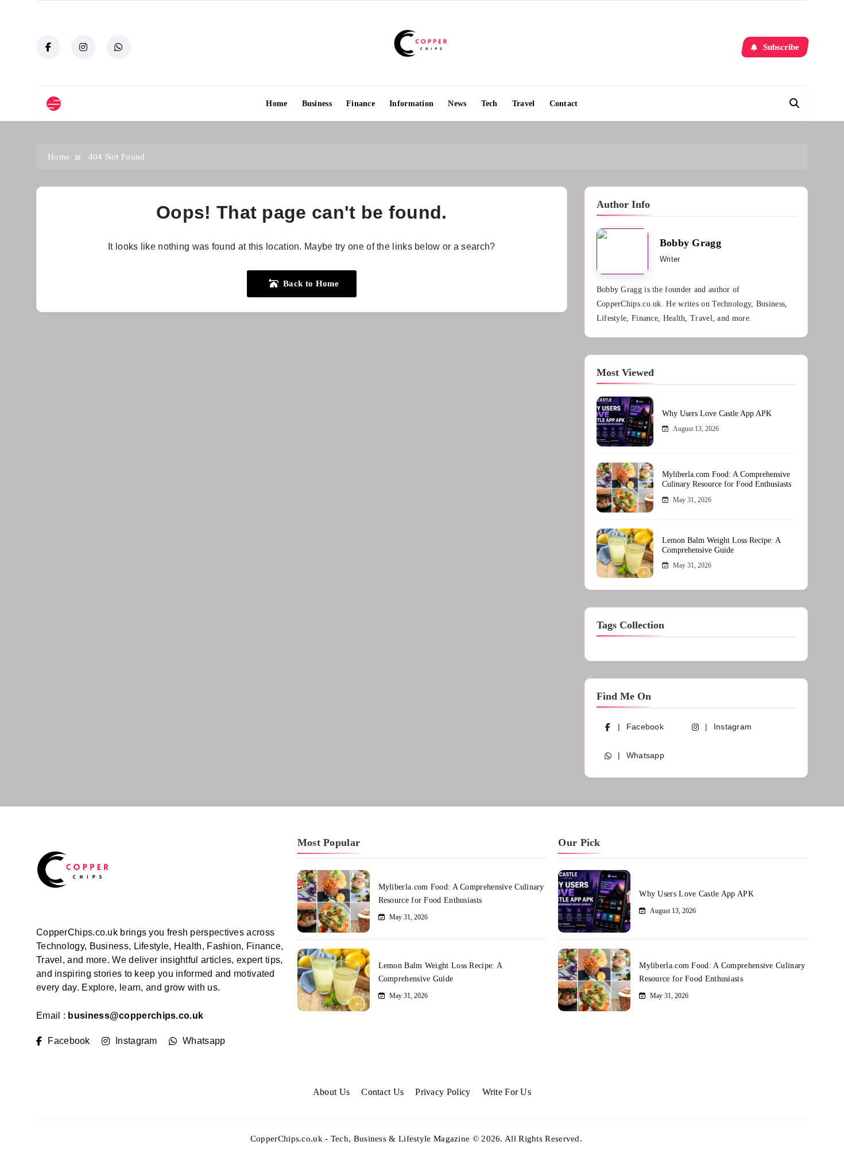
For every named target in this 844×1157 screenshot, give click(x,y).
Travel (523, 103)
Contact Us (382, 1092)
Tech (489, 103)
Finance (360, 103)
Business (317, 103)
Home (276, 103)
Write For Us (507, 1092)
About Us (331, 1092)
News (457, 103)
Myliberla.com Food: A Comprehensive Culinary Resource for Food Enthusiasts (726, 479)
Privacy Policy (442, 1092)
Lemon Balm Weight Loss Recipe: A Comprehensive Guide (721, 545)
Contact (563, 103)
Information (411, 103)
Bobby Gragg (690, 243)
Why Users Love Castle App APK (717, 413)
